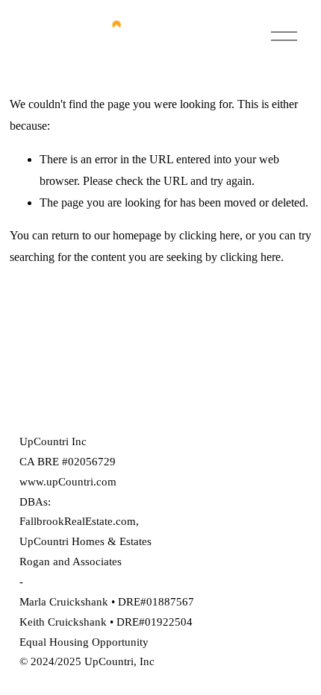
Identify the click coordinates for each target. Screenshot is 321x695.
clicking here (209, 235)
